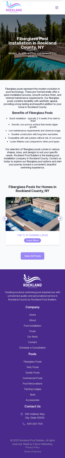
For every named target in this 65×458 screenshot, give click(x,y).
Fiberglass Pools (33, 361)
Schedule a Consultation (32, 347)
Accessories (32, 400)
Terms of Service (32, 451)
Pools (32, 331)
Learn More (32, 240)
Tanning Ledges (32, 389)
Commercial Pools (32, 378)
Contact (32, 342)
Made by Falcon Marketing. (38, 444)
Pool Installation (32, 325)
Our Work (32, 336)
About (32, 320)
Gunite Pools (33, 372)
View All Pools (32, 255)
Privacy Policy (33, 447)
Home (32, 314)
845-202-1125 (35, 423)
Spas (32, 394)
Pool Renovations (32, 383)
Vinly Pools (32, 367)
